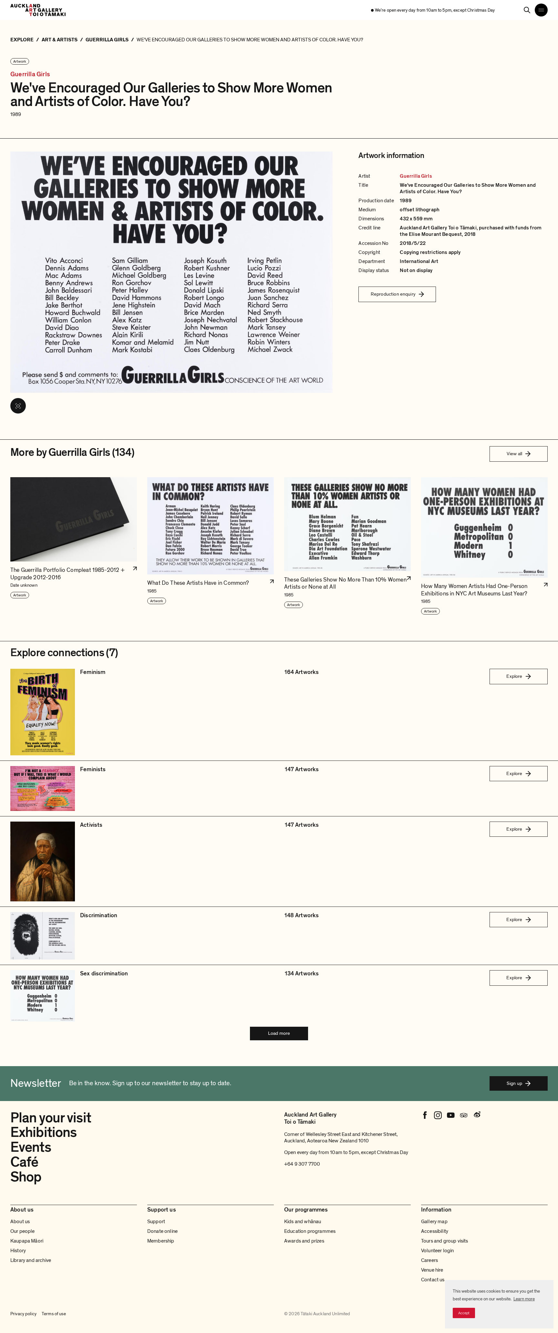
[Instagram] (438, 1115)
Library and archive (30, 1260)
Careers (429, 1260)
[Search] (527, 10)
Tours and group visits (444, 1240)
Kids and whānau (302, 1221)
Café (24, 1162)
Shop (25, 1177)
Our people (22, 1231)
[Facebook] (425, 1115)
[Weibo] (476, 1115)
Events (30, 1147)
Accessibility (434, 1231)
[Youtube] (451, 1115)
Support (156, 1221)
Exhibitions (43, 1132)
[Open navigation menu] (541, 10)
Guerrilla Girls (30, 74)
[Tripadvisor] (464, 1115)
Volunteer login (437, 1250)
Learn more (524, 1299)
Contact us (433, 1279)
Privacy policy (23, 1314)
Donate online (162, 1231)
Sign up (514, 1083)
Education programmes (310, 1231)
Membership (160, 1240)
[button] (73, 546)
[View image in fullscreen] (18, 406)
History (18, 1250)
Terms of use (54, 1314)
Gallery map (434, 1221)
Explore (514, 676)
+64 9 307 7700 (302, 1164)
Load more (279, 1033)
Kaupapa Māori (26, 1240)
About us (20, 1221)
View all (514, 453)
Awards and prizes (304, 1240)
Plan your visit (50, 1117)
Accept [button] (464, 1313)
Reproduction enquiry (393, 294)
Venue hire (432, 1270)
